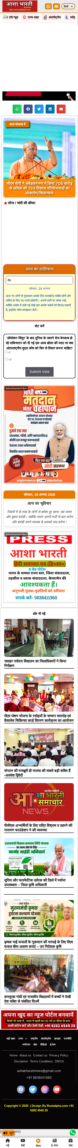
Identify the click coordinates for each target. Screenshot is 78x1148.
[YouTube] (56, 6)
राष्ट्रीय (34, 1038)
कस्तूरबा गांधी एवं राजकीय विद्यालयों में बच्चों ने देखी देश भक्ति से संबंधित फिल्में (37, 999)
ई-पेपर (53, 1044)
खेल (35, 1044)
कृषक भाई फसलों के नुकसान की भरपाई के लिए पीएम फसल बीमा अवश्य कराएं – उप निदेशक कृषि (38, 944)
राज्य (20, 1038)
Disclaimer (21, 1061)
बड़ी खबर (11, 1038)
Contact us (40, 1055)
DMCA (59, 1061)
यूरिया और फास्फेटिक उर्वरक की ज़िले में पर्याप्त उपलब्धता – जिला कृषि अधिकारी (35, 882)
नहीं (10, 359)
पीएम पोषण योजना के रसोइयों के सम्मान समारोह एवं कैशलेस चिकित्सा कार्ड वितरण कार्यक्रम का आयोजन (39, 718)
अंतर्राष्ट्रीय (46, 1038)
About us (25, 1055)
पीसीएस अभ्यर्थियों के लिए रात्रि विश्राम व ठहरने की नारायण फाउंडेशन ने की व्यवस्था (38, 827)
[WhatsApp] (48, 6)
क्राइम (57, 1038)
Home (14, 1055)
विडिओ (43, 1044)
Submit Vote (39, 372)
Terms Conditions (41, 1061)
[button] (17, 109)
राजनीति (67, 1038)
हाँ (9, 352)
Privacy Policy (58, 1055)
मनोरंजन (26, 1044)
